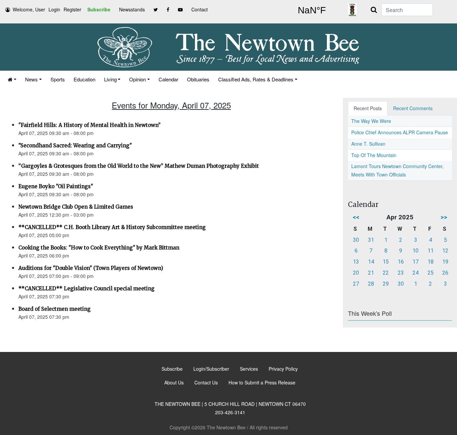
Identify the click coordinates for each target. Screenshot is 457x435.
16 (401, 262)
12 (445, 250)
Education (84, 79)
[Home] (12, 79)
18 (431, 262)
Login (54, 9)
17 (416, 262)
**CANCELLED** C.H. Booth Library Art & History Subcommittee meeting (112, 227)
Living (110, 79)
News (31, 79)
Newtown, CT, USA (312, 10)
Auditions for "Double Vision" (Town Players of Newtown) (90, 268)
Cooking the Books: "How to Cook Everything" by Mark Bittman (98, 247)
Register (72, 9)
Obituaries (198, 79)
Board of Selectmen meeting (54, 309)
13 (356, 262)
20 (356, 273)
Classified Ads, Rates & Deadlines (255, 79)
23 (401, 273)
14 (371, 262)
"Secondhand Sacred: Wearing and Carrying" (75, 145)
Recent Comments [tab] (413, 108)
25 (431, 273)
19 (445, 262)
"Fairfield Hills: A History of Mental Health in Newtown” (89, 125)
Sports (58, 79)
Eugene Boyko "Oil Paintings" (55, 186)
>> (444, 217)
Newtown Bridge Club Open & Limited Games (75, 207)
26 (445, 273)
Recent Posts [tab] (368, 108)
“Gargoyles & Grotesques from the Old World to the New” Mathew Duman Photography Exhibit (138, 166)
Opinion (137, 79)
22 (386, 273)
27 (356, 284)
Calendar (168, 79)
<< (356, 217)
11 (431, 250)
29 (386, 284)
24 (416, 273)
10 (416, 250)
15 (386, 262)
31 (371, 240)
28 (371, 284)
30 (356, 240)
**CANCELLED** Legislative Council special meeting (86, 288)
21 (371, 273)
